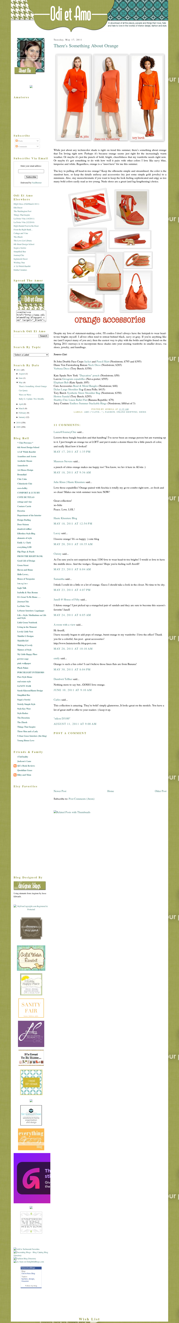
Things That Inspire (22, 214)
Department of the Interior (29, 515)
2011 (18, 369)
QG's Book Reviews (26, 765)
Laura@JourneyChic (65, 432)
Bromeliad (22, 474)
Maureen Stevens (63, 461)
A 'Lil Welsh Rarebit (22, 266)
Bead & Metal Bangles (85, 386)
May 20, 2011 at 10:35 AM (73, 544)
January (22, 417)
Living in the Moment (27, 627)
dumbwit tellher (24, 528)
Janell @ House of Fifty (67, 599)
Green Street (22, 565)
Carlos (57, 699)
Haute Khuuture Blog (65, 518)
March (21, 408)
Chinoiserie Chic (24, 483)
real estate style (24, 681)
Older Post (160, 791)
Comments (22, 146)
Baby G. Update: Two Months (31, 398)
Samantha (59, 579)
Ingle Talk (21, 587)
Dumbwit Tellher (63, 679)
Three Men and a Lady (27, 731)
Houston (25, 1281)
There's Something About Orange (86, 45)
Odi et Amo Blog (28, 1273)
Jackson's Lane (24, 761)
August (22, 373)
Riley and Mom (24, 774)
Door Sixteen (23, 524)
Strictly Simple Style (26, 704)
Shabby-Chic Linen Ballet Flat (70, 400)
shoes (142, 412)
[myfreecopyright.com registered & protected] (31, 909)
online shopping (127, 412)
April (21, 404)
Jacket (87, 361)
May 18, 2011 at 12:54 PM (73, 523)
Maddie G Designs (25, 636)
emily (57, 658)
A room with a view (64, 624)
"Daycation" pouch (89, 375)
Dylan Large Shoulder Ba (68, 389)
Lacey (57, 533)
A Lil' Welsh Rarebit (26, 451)
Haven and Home (25, 569)
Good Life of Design (26, 560)
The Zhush (18, 236)
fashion (110, 412)
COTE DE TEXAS (25, 497)
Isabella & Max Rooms (27, 592)
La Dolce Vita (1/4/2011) (24, 218)
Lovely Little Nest (25, 631)
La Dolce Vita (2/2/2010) (24, 222)
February (22, 412)
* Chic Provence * (25, 442)
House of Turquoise (26, 578)
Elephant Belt (61, 382)
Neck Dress (94, 365)
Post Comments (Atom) (81, 798)
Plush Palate (22, 667)
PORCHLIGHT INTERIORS (30, 672)
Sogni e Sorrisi (20, 247)
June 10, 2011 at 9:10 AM (73, 690)
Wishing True (19, 262)
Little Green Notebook (27, 622)
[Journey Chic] (31, 1046)
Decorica (21, 510)
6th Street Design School (24, 244)
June (21, 378)
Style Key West (24, 708)
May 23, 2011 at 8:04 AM (72, 569)
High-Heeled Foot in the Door (26, 225)
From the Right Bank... (23, 229)
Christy (58, 553)
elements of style (24, 538)
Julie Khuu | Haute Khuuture (69, 482)
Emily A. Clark (24, 542)
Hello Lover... (23, 574)
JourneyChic (19, 255)
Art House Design (25, 470)
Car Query (23, 390)
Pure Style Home (24, 676)
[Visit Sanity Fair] (31, 1017)
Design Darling (24, 519)
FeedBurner (37, 182)
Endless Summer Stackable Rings (88, 403)
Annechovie (22, 465)
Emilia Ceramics (20, 269)
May (21, 382)
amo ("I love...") (94, 412)
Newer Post (60, 791)
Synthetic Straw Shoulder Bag (83, 393)
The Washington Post (22, 211)
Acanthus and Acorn (26, 456)
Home (110, 791)
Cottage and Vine (21, 233)
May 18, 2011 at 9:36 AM (72, 472)
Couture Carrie (24, 506)
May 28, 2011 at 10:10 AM (73, 648)
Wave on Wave (25, 394)
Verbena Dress (62, 368)
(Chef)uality (22, 756)
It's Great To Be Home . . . (28, 597)
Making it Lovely (25, 645)
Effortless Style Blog (26, 533)
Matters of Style (24, 649)
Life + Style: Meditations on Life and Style (31, 616)
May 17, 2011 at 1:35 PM (72, 451)
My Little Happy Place (27, 654)
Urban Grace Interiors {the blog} (32, 735)
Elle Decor (18, 207)
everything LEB (24, 547)
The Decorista (23, 717)
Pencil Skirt (102, 361)
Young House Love (25, 740)
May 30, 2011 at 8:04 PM (72, 669)
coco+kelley (22, 488)
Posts (20, 140)
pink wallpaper (24, 663)
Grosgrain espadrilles (73, 379)
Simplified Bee (20, 251)
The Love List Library (23, 240)
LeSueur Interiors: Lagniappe (30, 610)
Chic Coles (22, 479)
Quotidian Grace (24, 770)
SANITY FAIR (24, 686)
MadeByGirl (22, 640)
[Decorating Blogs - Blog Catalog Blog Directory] (31, 1255)
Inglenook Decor (21, 258)
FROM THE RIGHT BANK (30, 556)
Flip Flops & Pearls (25, 551)
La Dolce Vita (23, 606)
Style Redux (22, 713)
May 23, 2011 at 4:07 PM (72, 590)
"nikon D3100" (62, 718)
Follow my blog (31, 1286)
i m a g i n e (22, 583)
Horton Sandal (62, 396)
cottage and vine (24, 501)
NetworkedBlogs (28, 1268)
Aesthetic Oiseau (24, 460)
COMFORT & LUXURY (28, 492)
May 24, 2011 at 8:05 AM (72, 615)
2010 (18, 422)
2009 (18, 426)
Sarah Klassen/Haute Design (30, 690)
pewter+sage (22, 658)
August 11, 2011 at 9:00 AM (75, 724)
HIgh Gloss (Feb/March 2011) (26, 203)
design (31, 1279)
